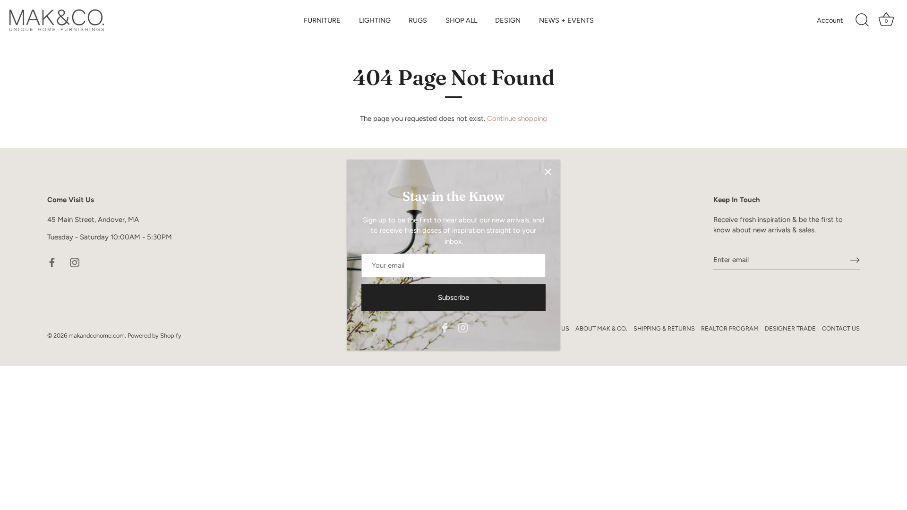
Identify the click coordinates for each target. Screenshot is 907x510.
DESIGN (508, 20)
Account (830, 20)
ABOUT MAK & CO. (601, 328)
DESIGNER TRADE (790, 328)
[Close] (548, 172)
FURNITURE (322, 20)
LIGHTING (375, 20)
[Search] (862, 20)
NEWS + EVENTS (566, 20)
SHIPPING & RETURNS (664, 328)
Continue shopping (517, 118)
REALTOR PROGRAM (730, 328)
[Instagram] (463, 327)
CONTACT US (841, 328)
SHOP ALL (461, 20)
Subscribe (453, 297)
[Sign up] (855, 259)
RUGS (418, 20)
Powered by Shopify (154, 335)
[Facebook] (444, 327)
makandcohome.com (96, 335)
